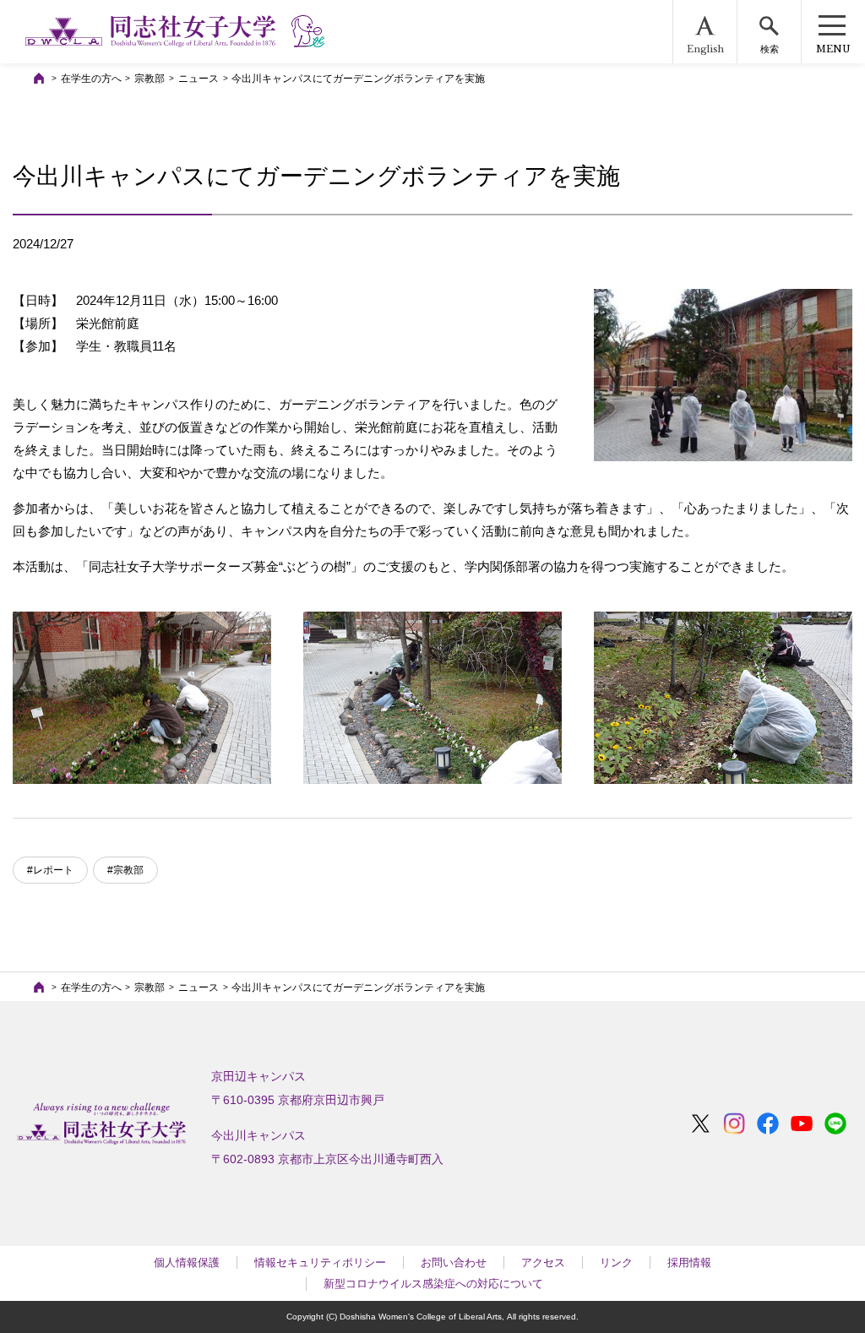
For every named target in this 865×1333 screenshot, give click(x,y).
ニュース (198, 78)
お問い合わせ (454, 1262)
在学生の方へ (91, 78)
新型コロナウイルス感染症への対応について (433, 1283)
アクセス (543, 1262)
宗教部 (149, 78)
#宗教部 (125, 870)
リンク (616, 1262)
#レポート (50, 870)
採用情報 (689, 1262)
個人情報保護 (187, 1262)
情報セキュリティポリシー (320, 1262)
